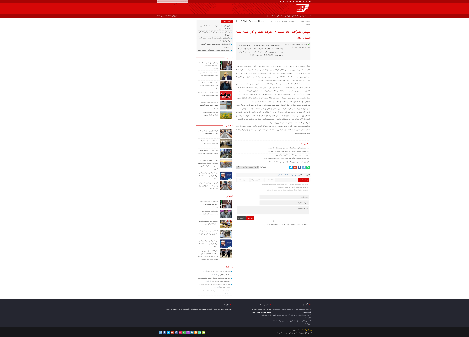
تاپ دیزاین (296, 330)
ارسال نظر (250, 218)
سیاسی (303, 15)
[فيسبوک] (283, 1)
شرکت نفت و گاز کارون (283, 175)
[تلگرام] (280, 1)
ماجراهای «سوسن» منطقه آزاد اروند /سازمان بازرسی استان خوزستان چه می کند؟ (286, 158)
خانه (309, 15)
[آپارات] (293, 1)
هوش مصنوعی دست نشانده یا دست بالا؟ (218, 271)
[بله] (307, 1)
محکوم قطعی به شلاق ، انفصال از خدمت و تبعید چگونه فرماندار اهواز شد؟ (288, 151)
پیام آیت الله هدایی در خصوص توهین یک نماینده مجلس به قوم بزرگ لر (209, 85)
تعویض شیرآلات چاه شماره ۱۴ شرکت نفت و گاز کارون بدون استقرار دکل (273, 35)
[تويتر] (290, 1)
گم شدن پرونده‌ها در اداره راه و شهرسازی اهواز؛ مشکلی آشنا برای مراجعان (209, 105)
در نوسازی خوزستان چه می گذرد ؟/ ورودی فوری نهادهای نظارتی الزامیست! (288, 148)
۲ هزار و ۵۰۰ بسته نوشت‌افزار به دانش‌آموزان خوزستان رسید (214, 50)
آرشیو (305, 305)
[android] (203, 332)
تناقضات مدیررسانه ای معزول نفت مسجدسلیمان (216, 290)
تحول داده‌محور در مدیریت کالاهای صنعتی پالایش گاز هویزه (292, 155)
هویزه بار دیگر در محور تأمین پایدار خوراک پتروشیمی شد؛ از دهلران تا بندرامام (287, 162)
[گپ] (297, 1)
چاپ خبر (253, 21)
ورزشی (287, 15)
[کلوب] (184, 332)
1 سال (203, 271)
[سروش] (300, 1)
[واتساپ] (308, 167)
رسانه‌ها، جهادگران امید (224, 275)
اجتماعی (280, 15)
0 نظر (262, 21)
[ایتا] (303, 1)
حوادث (272, 15)
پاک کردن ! (241, 218)
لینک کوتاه (263, 167)
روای (292, 175)
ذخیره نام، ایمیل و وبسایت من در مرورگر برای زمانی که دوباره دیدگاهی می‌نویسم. (286, 224)
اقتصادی (295, 15)
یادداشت (264, 15)
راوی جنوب (297, 175)
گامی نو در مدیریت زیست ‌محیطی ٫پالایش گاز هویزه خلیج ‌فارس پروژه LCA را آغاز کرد (208, 186)
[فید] (310, 1)
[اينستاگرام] (287, 1)
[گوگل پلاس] (295, 167)
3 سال (207, 281)
